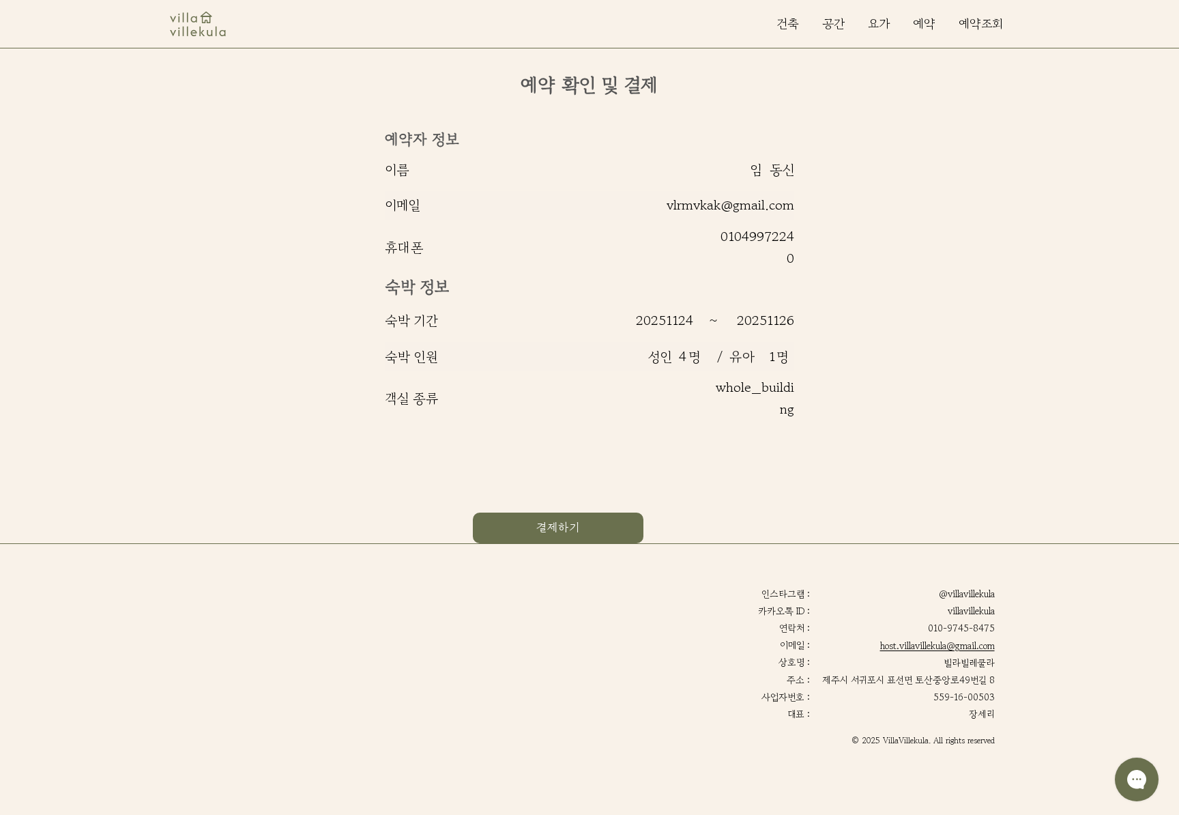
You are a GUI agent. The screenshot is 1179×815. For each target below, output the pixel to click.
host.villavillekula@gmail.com (937, 646)
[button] (981, 24)
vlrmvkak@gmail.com (730, 205)
